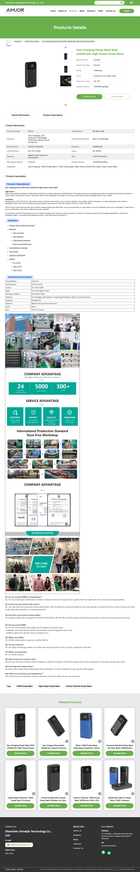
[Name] (121, 3)
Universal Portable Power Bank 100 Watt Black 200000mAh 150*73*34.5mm (119, 746)
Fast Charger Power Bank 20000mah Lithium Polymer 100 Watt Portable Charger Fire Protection (53, 746)
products (73, 11)
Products (17, 41)
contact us (110, 11)
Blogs (75, 839)
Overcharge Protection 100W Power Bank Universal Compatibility (20, 799)
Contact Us (78, 848)
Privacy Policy (10, 869)
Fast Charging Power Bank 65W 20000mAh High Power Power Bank (20, 746)
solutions (91, 11)
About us (77, 831)
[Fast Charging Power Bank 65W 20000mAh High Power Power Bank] (31, 74)
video (100, 11)
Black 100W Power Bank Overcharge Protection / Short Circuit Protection (87, 746)
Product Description (53, 115)
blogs (82, 11)
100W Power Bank (32, 41)
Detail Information (21, 115)
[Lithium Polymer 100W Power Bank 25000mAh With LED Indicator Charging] (86, 778)
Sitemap (20, 869)
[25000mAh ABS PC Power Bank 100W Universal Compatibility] (119, 778)
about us (62, 11)
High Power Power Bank (49, 686)
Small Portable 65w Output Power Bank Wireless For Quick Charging (53, 799)
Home (53, 11)
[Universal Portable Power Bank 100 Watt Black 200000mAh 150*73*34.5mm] (119, 725)
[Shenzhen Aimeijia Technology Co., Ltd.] (17, 11)
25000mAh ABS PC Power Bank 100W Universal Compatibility (119, 799)
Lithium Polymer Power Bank (79, 686)
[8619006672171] (103, 852)
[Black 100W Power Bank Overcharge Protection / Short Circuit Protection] (86, 725)
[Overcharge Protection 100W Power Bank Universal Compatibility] (20, 778)
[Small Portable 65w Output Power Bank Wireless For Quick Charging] (53, 778)
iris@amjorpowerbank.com (20, 845)
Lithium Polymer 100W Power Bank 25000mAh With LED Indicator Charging (86, 799)
